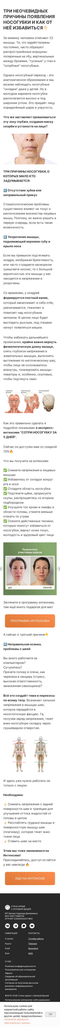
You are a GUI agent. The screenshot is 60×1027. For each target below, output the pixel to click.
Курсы (8, 943)
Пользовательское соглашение (20, 969)
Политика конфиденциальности (20, 966)
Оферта (8, 973)
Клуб (7, 948)
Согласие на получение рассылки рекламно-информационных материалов (21, 986)
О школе (9, 938)
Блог (7, 953)
